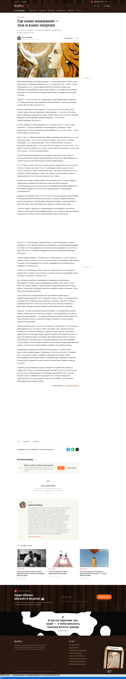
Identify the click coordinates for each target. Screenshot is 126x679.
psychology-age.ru (72, 385)
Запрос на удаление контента (77, 664)
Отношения (42, 10)
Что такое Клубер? (74, 644)
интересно (26, 441)
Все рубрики (21, 10)
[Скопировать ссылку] (77, 449)
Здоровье (71, 10)
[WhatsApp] (72, 449)
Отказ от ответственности (76, 655)
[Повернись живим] (109, 671)
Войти (61, 468)
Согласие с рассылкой (75, 653)
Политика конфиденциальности (78, 658)
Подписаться (104, 597)
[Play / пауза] (92, 2)
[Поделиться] (77, 38)
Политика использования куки (77, 661)
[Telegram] (68, 449)
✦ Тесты (78, 10)
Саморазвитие (61, 10)
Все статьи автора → (34, 536)
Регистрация (71, 468)
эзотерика (36, 441)
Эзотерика (51, 10)
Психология (33, 10)
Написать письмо (74, 647)
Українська (17, 1)
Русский (24, 1)
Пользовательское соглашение (77, 650)
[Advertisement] (48, 229)
